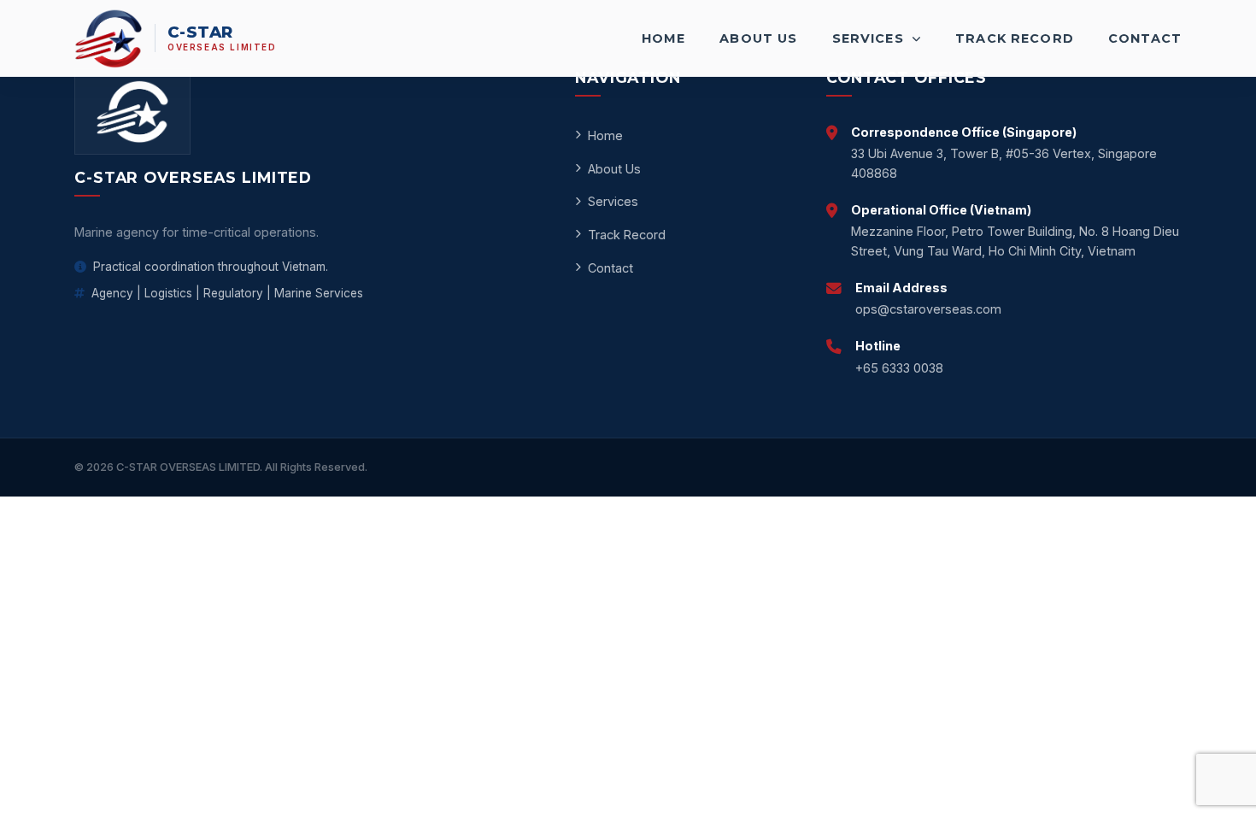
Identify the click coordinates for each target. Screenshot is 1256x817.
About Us (758, 38)
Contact (1145, 38)
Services (870, 38)
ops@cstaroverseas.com (928, 309)
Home (664, 38)
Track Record (1014, 38)
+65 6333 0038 (899, 368)
